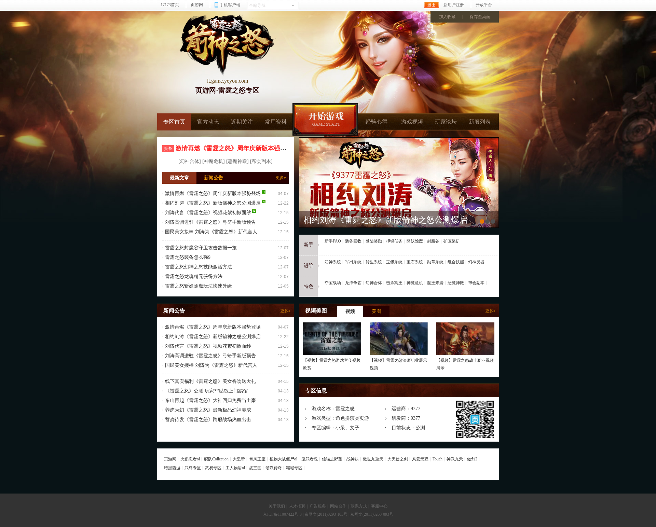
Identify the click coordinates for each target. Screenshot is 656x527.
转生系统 (374, 262)
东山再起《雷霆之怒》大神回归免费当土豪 (210, 400)
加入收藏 (447, 16)
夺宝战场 (333, 282)
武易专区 (213, 468)
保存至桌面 (480, 16)
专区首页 (174, 122)
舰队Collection (216, 459)
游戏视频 (412, 122)
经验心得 (376, 122)
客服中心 (379, 506)
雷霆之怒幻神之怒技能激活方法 (198, 266)
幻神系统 (333, 262)
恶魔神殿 (456, 282)
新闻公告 (213, 177)
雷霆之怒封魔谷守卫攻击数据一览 (201, 247)
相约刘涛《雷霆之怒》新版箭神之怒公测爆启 (213, 203)
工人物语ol (235, 468)
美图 (376, 311)
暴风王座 (257, 459)
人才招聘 (297, 506)
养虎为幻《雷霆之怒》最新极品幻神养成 (208, 410)
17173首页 (170, 4)
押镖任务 (394, 241)
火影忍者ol (190, 459)
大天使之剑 (397, 459)
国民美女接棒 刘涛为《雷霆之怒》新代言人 (211, 231)
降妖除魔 (415, 241)
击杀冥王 (394, 282)
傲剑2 (472, 459)
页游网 (197, 4)
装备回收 (353, 241)
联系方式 (359, 506)
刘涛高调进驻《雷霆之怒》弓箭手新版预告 (210, 222)
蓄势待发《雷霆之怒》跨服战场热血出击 (208, 419)
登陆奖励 (374, 241)
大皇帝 (239, 459)
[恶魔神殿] (237, 161)
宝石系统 (415, 262)
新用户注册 (453, 4)
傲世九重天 (373, 459)
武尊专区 (192, 468)
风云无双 (420, 459)
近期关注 (242, 122)
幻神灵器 (476, 262)
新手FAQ (333, 241)
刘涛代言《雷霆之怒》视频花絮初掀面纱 (208, 212)
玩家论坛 (446, 122)
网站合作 (338, 506)
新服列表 (480, 122)
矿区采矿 (451, 241)
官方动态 (208, 122)
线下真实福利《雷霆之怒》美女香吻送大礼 (210, 381)
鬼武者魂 (309, 459)
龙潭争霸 (353, 282)
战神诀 (352, 459)
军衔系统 (353, 262)
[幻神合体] (189, 161)
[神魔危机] (213, 161)
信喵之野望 (332, 459)
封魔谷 (433, 241)
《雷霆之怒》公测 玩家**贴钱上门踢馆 (206, 390)
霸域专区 (294, 468)
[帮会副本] (261, 161)
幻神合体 (374, 282)
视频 (350, 311)
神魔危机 (415, 282)
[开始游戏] (325, 119)
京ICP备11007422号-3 (282, 514)
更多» (281, 177)
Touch (437, 459)
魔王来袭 (435, 282)
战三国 (255, 468)
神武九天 (455, 459)
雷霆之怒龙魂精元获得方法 (193, 276)
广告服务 (318, 506)
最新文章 (179, 177)
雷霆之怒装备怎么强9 (187, 257)
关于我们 (277, 506)
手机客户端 (230, 4)
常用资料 (276, 122)
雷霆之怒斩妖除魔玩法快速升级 (198, 286)
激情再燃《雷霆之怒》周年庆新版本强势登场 (237, 148)
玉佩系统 (394, 262)
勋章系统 (435, 262)
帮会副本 (476, 282)
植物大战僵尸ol (283, 459)
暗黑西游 (172, 468)
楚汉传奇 (273, 468)
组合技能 (456, 262)
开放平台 (484, 4)
